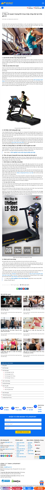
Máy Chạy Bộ (5, 385)
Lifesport (14, 273)
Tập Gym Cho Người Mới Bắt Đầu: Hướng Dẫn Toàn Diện (33, 309)
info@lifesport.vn (8, 467)
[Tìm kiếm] (43, 8)
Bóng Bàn (4, 365)
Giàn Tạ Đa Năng (6, 380)
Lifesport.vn (15, 19)
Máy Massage (5, 392)
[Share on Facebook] (19, 289)
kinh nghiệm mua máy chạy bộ (19, 278)
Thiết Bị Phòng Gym (6, 395)
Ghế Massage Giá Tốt (9, 374)
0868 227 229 (8, 449)
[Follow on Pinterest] (7, 456)
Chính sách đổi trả (21, 448)
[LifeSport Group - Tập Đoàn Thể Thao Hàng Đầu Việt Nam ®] (7, 3)
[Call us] (5, 456)
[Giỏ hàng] (43, 3)
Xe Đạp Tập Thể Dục (7, 397)
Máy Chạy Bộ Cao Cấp (9, 387)
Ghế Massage (5, 370)
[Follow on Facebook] (1, 456)
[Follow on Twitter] (3, 456)
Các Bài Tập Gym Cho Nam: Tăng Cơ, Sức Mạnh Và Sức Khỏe (11, 331)
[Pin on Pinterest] (23, 289)
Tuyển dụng (31, 453)
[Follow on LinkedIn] (9, 456)
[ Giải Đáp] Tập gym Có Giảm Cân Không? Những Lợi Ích (11, 352)
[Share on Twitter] (21, 289)
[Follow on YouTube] (11, 456)
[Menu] (2, 8)
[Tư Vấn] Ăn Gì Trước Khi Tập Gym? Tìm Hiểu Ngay (33, 331)
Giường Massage (6, 383)
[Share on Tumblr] (28, 289)
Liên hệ (29, 448)
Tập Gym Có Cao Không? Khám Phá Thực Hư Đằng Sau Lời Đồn (33, 352)
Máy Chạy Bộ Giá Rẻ (9, 389)
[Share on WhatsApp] (17, 289)
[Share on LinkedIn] (26, 289)
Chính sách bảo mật (21, 456)
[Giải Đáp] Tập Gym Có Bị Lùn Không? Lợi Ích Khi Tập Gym (11, 309)
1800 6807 (7, 442)
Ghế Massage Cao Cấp (9, 372)
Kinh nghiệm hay (5, 12)
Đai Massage (5, 368)
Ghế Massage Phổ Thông (10, 376)
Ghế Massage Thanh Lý (9, 377)
